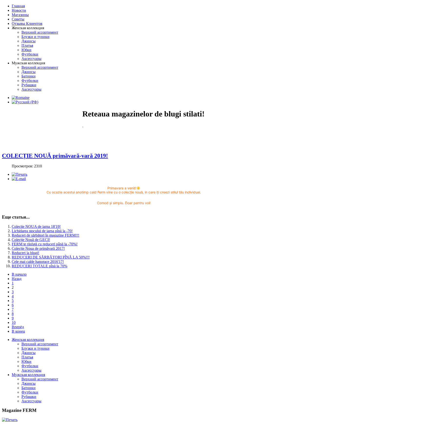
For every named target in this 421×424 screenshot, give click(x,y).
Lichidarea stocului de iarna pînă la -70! (42, 231)
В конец (18, 331)
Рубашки (28, 397)
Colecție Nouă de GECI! (31, 240)
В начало (19, 274)
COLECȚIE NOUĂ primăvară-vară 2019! (55, 156)
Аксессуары (31, 370)
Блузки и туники (35, 348)
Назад (16, 279)
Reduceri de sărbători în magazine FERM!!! (45, 235)
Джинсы (28, 353)
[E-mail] (19, 179)
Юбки (26, 361)
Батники (28, 388)
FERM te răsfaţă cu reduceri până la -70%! (44, 244)
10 (14, 322)
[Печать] (19, 174)
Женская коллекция (28, 339)
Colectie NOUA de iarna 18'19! (36, 226)
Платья (27, 357)
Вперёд (18, 327)
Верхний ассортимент (39, 344)
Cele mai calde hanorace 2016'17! (38, 262)
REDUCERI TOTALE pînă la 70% (39, 266)
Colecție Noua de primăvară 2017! (38, 248)
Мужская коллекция (28, 375)
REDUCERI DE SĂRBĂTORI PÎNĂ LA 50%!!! (51, 257)
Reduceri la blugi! (25, 253)
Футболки (29, 366)
